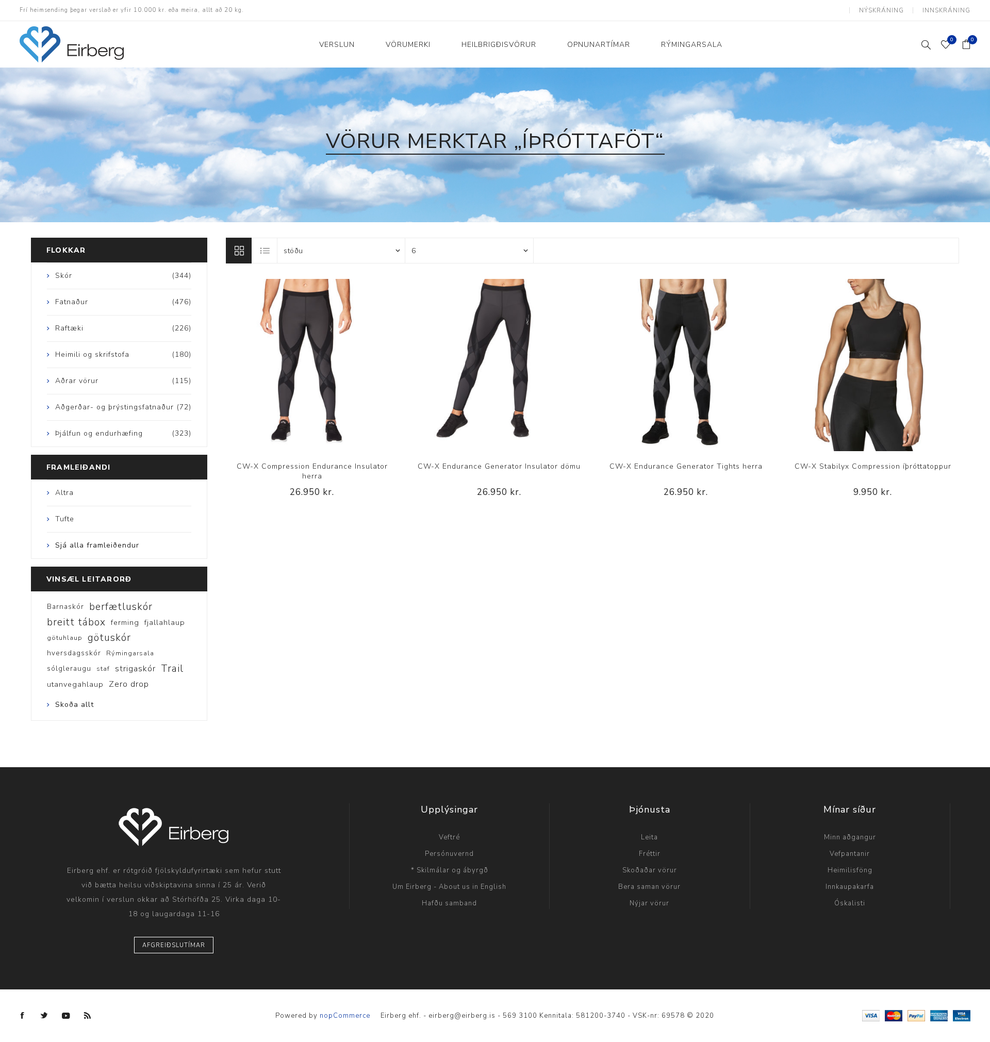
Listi (265, 250)
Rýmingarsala (130, 653)
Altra (64, 493)
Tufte (64, 519)
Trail (172, 668)
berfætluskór (121, 607)
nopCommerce (345, 1015)
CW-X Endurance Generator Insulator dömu (499, 466)
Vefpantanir (850, 853)
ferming (125, 622)
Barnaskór (65, 606)
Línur (239, 250)
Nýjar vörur (649, 903)
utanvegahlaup (75, 684)
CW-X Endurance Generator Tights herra (686, 466)
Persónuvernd (449, 853)
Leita (649, 837)
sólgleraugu (69, 668)
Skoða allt (74, 704)
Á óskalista (312, 365)
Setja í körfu (333, 365)
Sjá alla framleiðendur (97, 545)
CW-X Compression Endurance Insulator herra (312, 471)
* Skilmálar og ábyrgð (449, 870)
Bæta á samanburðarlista (290, 365)
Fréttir (650, 853)
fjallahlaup (164, 622)
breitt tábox (76, 622)
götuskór (109, 637)
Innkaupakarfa (850, 886)
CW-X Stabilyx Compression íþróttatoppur (873, 466)
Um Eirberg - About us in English (449, 886)
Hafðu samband (449, 903)
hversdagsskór (74, 653)
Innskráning (946, 10)
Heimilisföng (850, 870)
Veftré (449, 837)
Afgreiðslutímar (173, 945)
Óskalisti (849, 903)
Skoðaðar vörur (649, 870)
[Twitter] (44, 1015)
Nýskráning (881, 10)
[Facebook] (22, 1015)
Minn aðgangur (850, 837)
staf (103, 668)
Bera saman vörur (649, 886)
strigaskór (135, 668)
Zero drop (129, 684)
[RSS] (87, 1015)
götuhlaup (64, 637)
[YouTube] (66, 1015)
